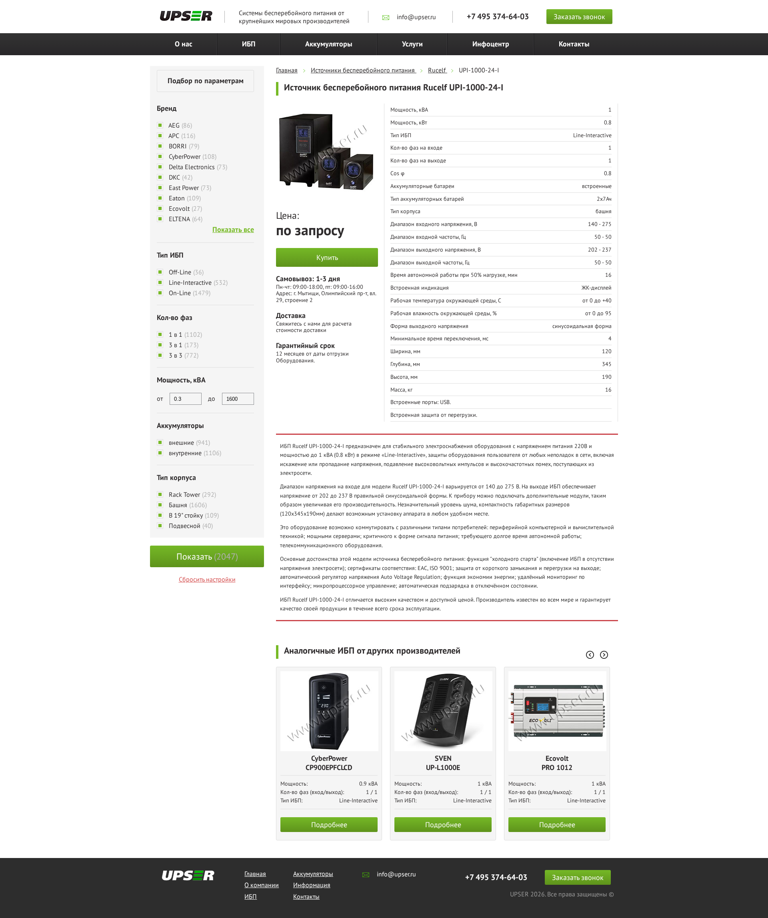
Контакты (574, 44)
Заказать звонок (579, 16)
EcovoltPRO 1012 (557, 763)
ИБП (249, 44)
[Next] (604, 655)
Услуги (412, 44)
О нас (183, 44)
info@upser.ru (415, 17)
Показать (207, 556)
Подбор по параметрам (206, 81)
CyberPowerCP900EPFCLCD (329, 763)
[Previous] (590, 655)
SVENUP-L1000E (443, 763)
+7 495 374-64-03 (498, 17)
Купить (327, 257)
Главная (255, 874)
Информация (311, 885)
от (160, 398)
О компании (261, 885)
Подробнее (329, 824)
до (211, 398)
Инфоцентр (490, 44)
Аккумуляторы (328, 44)
